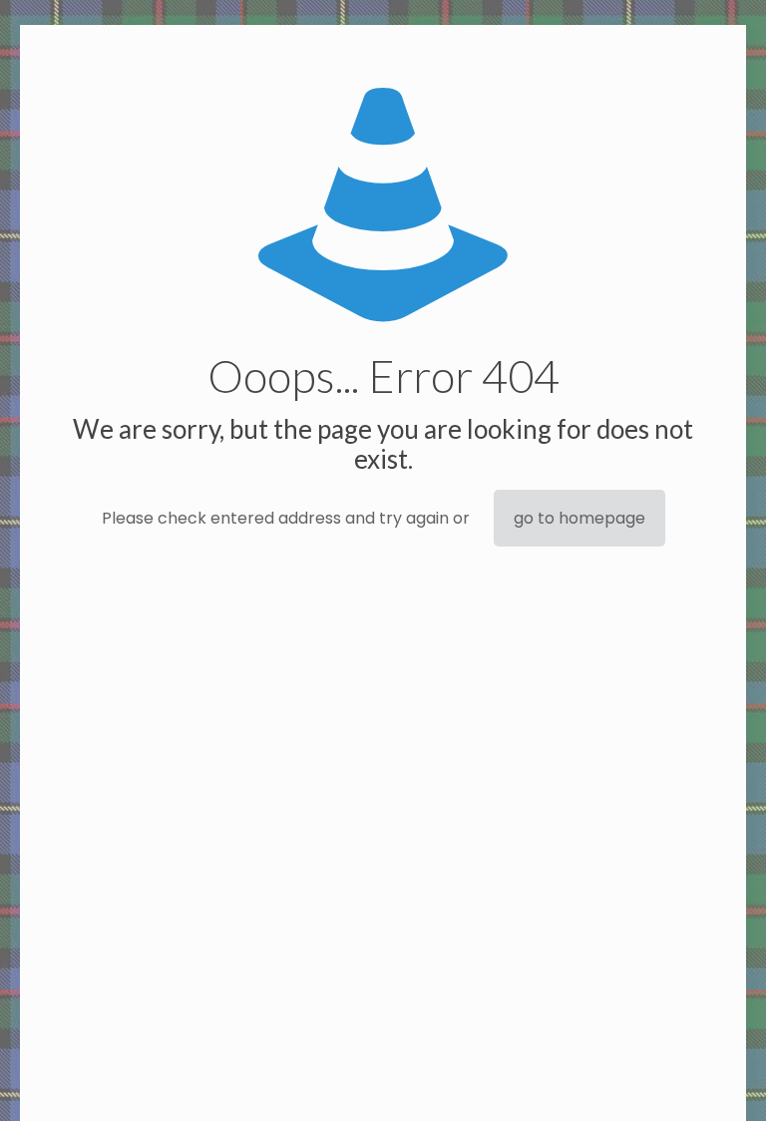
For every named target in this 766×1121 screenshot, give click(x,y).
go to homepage (579, 518)
